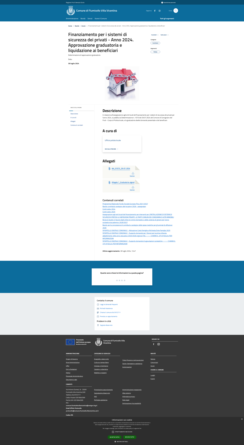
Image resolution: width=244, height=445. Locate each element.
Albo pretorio (126, 393)
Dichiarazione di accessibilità (131, 403)
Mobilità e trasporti (100, 373)
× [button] (242, 419)
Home (70, 26)
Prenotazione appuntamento (103, 390)
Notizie (153, 359)
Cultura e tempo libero (101, 362)
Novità (77, 26)
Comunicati (154, 362)
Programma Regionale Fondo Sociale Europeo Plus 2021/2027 (125, 204)
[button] (122, 441)
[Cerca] (175, 10)
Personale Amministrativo (74, 376)
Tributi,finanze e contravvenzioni (133, 360)
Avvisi (83, 26)
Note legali (125, 400)
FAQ (95, 396)
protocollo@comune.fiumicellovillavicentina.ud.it (82, 411)
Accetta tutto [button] (114, 437)
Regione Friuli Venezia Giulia (75, 2)
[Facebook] (154, 10)
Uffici (67, 366)
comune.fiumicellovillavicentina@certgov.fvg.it (81, 405)
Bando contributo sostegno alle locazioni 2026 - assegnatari (124, 206)
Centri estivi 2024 (109, 209)
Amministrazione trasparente (131, 390)
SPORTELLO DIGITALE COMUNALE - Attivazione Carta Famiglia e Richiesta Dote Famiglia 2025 (136, 230)
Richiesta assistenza (100, 400)
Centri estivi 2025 (109, 212)
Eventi (153, 379)
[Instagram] (159, 10)
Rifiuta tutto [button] (129, 437)
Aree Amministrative (72, 362)
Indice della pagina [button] (76, 107)
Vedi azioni (164, 35)
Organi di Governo (72, 359)
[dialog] (122, 431)
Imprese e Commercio (101, 366)
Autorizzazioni (127, 367)
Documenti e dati (71, 379)
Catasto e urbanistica (101, 369)
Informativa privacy (128, 396)
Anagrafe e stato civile (101, 359)
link (140, 428)
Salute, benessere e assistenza (132, 363)
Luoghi (153, 375)
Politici (68, 373)
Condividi (154, 35)
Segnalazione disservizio (102, 393)
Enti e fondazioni (71, 369)
